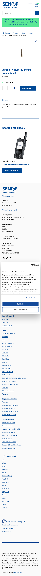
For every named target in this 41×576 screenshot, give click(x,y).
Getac (4, 472)
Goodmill (5, 479)
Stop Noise (5, 501)
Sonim (4, 498)
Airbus (4, 463)
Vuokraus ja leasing (8, 528)
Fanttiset (5, 469)
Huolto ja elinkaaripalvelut (10, 525)
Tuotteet (15, 33)
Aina (3, 460)
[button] (36, 41)
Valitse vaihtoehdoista (12, 170)
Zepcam (4, 507)
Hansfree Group (7, 476)
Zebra (4, 504)
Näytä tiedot (30, 298)
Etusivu (7, 33)
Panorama (5, 488)
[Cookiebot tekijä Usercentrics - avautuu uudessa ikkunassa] (30, 265)
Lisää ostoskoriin (27, 88)
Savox (4, 495)
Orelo (4, 485)
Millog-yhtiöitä (17, 572)
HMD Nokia (5, 482)
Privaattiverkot (7, 531)
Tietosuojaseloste (8, 196)
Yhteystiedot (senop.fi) (9, 210)
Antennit (30, 33)
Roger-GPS (5, 492)
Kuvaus (5, 100)
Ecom (4, 466)
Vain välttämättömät (20, 310)
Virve (23, 33)
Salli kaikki (20, 304)
